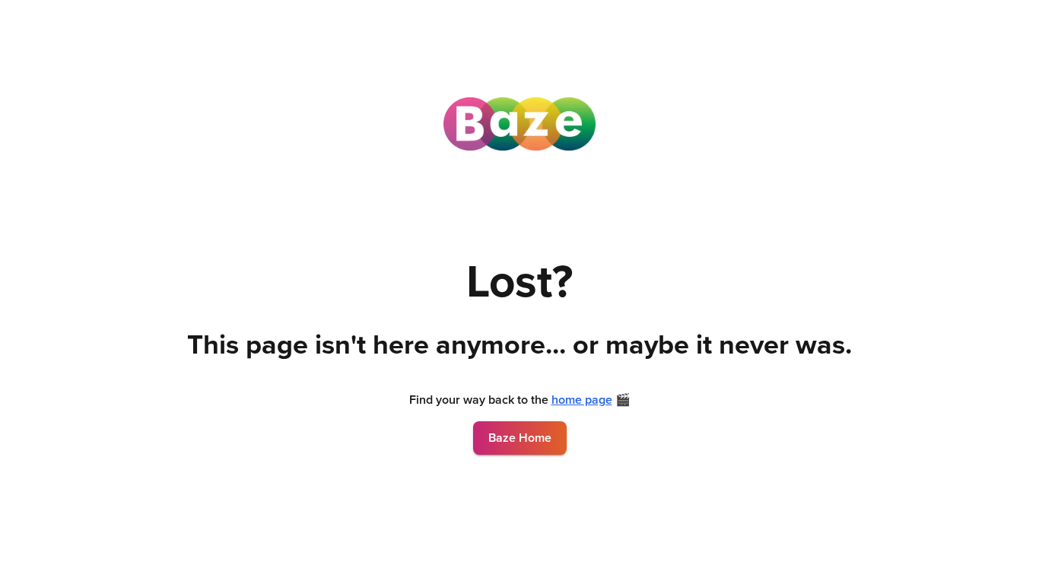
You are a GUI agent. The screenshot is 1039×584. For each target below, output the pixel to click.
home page (581, 400)
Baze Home (519, 438)
